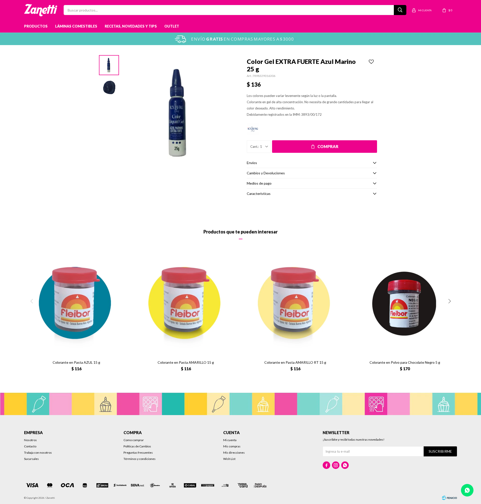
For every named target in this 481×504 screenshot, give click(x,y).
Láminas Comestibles (76, 26)
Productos (36, 26)
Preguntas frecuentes (138, 452)
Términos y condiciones (140, 459)
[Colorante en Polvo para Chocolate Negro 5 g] (404, 304)
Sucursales (31, 459)
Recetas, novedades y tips (131, 26)
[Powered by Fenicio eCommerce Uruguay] (449, 497)
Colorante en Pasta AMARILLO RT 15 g (295, 362)
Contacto (30, 446)
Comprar (327, 146)
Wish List (229, 459)
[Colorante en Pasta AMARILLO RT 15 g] (295, 304)
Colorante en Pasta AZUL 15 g (76, 362)
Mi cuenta (229, 440)
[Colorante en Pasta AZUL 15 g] (76, 304)
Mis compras (232, 446)
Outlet (171, 26)
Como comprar (134, 440)
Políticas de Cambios (137, 446)
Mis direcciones (234, 452)
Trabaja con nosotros (38, 452)
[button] (449, 301)
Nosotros (30, 440)
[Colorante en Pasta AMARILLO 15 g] (186, 304)
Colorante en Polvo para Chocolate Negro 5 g (405, 362)
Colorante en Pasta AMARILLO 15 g (186, 362)
